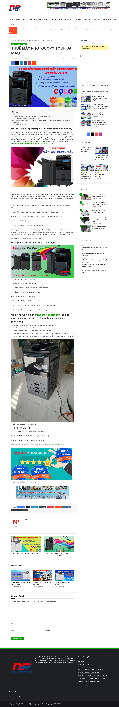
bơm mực (80, 669)
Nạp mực (104, 678)
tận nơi (98, 681)
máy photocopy (81, 678)
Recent (83, 85)
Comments (104, 85)
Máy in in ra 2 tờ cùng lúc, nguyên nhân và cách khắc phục (100, 219)
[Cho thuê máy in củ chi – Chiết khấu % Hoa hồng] (86, 115)
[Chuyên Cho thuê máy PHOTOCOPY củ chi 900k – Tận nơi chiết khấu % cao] (86, 107)
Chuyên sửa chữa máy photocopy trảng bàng (94, 91)
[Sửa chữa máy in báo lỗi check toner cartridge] (86, 205)
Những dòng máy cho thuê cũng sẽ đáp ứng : (28, 118)
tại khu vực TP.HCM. (33, 143)
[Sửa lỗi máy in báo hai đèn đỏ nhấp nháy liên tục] (86, 228)
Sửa (87, 681)
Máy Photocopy (43, 19)
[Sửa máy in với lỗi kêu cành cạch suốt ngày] (86, 212)
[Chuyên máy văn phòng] (15, 8)
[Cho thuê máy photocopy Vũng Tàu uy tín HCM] (20, 575)
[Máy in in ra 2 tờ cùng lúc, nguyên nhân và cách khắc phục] (86, 220)
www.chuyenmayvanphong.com (54, 445)
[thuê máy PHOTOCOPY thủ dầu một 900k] (42, 575)
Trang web (47, 630)
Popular (93, 85)
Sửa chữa (92, 681)
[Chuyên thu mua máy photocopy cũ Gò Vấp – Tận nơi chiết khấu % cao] (86, 123)
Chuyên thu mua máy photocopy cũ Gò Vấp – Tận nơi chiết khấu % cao (99, 122)
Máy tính (97, 678)
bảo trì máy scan (95, 672)
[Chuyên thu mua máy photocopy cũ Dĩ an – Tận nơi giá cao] (86, 98)
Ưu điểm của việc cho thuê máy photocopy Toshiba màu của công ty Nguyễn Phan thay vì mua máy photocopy (41, 121)
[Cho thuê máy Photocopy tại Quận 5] (64, 575)
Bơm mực (32, 19)
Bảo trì (24, 19)
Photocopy (80, 681)
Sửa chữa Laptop (57, 19)
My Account (80, 661)
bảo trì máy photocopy (83, 672)
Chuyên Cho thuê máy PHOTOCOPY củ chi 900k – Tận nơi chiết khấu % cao (100, 106)
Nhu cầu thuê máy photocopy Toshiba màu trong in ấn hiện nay (33, 116)
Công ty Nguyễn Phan (39, 704)
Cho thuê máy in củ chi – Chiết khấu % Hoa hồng (100, 174)
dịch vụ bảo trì (91, 675)
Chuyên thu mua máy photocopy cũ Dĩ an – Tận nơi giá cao (99, 98)
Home (11, 19)
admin (16, 58)
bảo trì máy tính (81, 675)
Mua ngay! (88, 19)
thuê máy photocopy (48, 314)
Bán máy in (79, 19)
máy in (105, 675)
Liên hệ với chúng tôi (83, 664)
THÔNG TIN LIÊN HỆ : (21, 124)
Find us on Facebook (14, 696)
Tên (12, 623)
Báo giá (18, 19)
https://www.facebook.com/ (102, 19)
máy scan (90, 678)
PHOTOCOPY (57, 704)
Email (12, 630)
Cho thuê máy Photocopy (24, 40)
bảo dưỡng (87, 669)
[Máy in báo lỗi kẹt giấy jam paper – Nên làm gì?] (86, 197)
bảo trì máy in (101, 669)
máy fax (99, 675)
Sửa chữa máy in (69, 19)
